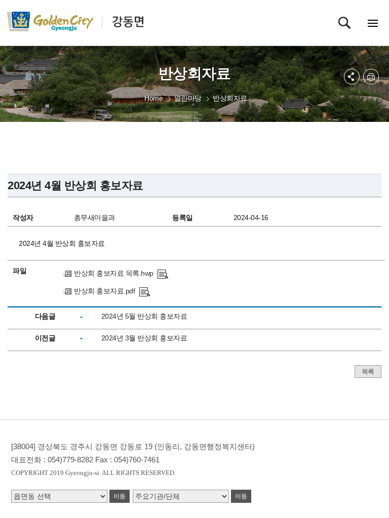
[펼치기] (352, 76)
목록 (368, 371)
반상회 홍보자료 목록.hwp (113, 273)
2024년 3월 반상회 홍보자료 (144, 338)
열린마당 (188, 98)
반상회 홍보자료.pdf (104, 291)
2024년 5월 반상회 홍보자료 (144, 316)
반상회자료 (230, 98)
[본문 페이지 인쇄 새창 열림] (371, 76)
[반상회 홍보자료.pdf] (144, 291)
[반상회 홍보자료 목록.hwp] (163, 273)
